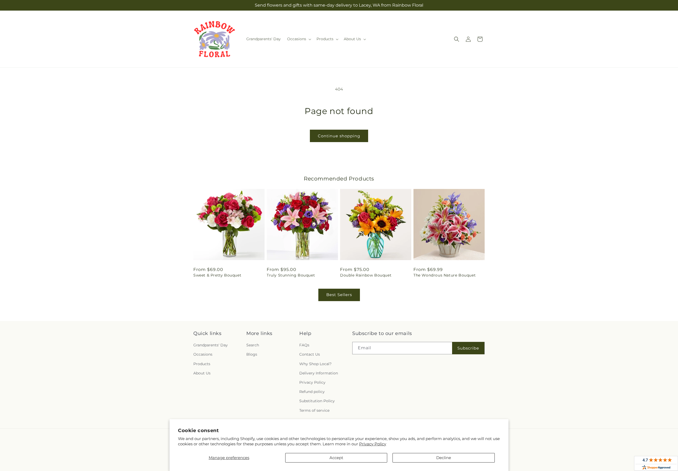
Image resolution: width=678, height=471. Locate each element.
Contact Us (309, 354)
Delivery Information (318, 373)
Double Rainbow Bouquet (365, 275)
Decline (443, 457)
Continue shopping (339, 135)
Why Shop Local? (315, 363)
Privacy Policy (372, 443)
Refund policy (312, 391)
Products (201, 363)
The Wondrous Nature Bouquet (444, 275)
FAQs (304, 345)
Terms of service (314, 410)
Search (252, 345)
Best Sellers (339, 294)
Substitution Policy (317, 400)
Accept (336, 457)
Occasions (202, 354)
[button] (298, 38)
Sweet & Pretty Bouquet (217, 275)
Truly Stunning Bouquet (291, 275)
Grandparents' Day (210, 345)
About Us (202, 373)
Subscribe (468, 348)
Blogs (251, 354)
